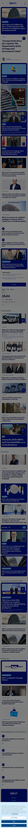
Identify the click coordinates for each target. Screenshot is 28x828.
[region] (14, 815)
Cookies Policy (15, 813)
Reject (14, 821)
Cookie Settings (14, 817)
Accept (14, 825)
